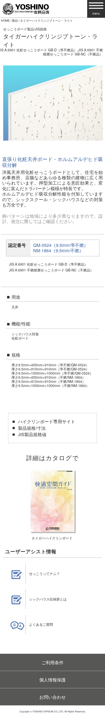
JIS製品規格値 (32, 434)
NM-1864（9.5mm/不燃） (58, 250)
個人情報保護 (52, 679)
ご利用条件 (52, 662)
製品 (15, 20)
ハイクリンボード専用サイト (46, 421)
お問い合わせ (52, 697)
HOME (5, 20)
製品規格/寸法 (32, 428)
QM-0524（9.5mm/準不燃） (60, 245)
